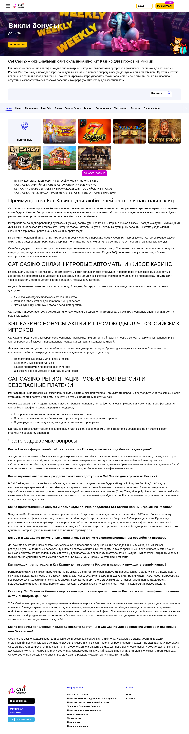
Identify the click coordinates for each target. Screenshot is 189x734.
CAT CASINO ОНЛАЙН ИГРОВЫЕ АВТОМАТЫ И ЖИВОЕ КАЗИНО (55, 184)
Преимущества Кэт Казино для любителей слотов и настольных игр (56, 180)
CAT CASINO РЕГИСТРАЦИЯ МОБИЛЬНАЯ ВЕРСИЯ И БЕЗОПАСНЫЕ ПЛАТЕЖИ (65, 192)
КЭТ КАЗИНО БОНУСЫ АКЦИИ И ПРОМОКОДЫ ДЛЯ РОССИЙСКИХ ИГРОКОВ (63, 188)
